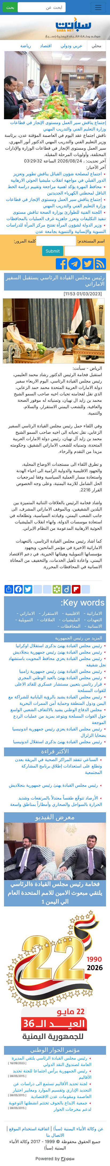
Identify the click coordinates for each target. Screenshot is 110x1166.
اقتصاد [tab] (46, 45)
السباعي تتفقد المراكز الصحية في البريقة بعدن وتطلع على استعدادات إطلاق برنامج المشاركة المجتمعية (58, 762)
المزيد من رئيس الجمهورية (80, 637)
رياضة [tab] (25, 45)
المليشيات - (69, 619)
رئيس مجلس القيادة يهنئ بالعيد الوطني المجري (60, 677)
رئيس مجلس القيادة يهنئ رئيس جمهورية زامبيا (61, 671)
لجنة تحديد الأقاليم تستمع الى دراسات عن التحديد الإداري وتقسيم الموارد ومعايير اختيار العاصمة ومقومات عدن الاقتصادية (52, 1090)
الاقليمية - (71, 613)
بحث (10, 7)
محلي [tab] (96, 45)
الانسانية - (94, 626)
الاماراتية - (93, 613)
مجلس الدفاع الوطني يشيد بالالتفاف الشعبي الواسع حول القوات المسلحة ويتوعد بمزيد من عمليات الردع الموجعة (58, 716)
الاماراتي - (27, 613)
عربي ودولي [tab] (71, 45)
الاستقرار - (49, 613)
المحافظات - (70, 626)
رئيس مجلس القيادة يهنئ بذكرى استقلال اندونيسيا (58, 741)
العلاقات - (46, 619)
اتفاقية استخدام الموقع (29, 1128)
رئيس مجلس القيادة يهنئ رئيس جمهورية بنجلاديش (58, 652)
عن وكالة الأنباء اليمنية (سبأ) (78, 1128)
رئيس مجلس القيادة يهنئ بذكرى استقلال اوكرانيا (59, 645)
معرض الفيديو (55, 817)
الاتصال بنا (55, 1135)
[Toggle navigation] (98, 7)
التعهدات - (93, 619)
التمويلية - (25, 619)
